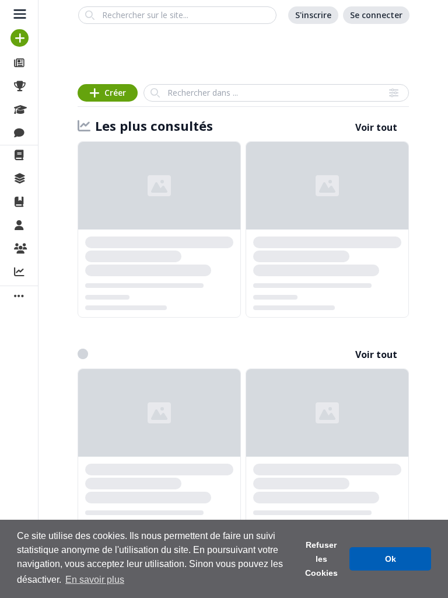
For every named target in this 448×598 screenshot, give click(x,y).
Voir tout (376, 127)
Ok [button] (390, 559)
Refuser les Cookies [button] (321, 559)
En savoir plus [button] (94, 580)
